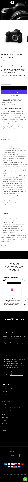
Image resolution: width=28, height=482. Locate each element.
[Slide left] (10, 51)
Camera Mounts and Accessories (11, 407)
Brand (3, 427)
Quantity (3, 79)
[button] (2, 2)
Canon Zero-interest (7, 388)
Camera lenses (6, 401)
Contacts (4, 430)
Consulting (5, 423)
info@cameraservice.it (16, 375)
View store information (8, 104)
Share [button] (4, 245)
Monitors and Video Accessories (10, 411)
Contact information (21, 474)
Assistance (5, 391)
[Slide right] (17, 51)
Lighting (4, 404)
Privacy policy (13, 474)
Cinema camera (6, 398)
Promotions (5, 417)
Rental (4, 420)
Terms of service (18, 476)
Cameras (4, 394)
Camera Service (14, 472)
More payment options (14, 95)
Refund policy (10, 476)
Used (3, 414)
